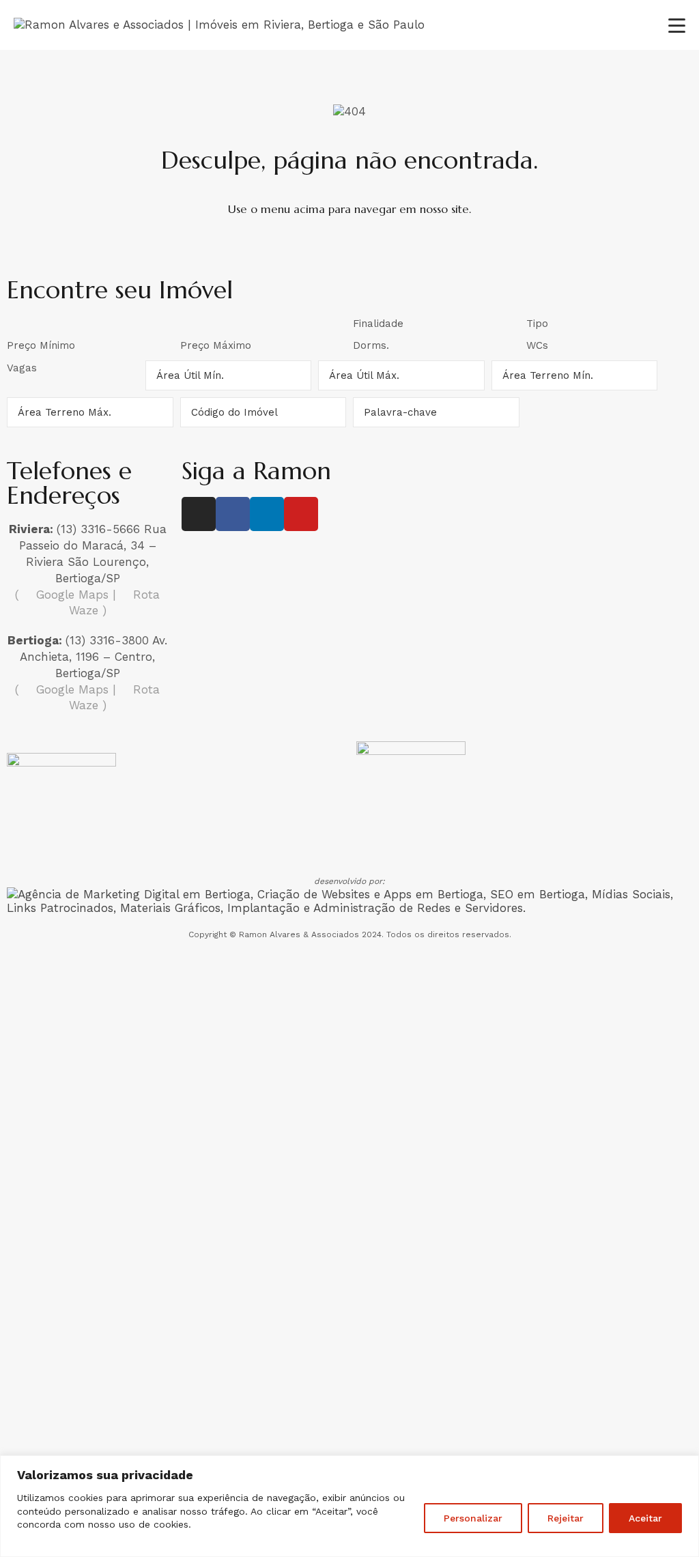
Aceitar (645, 1518)
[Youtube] (301, 514)
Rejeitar (565, 1518)
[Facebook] (233, 514)
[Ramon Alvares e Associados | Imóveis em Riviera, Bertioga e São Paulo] (219, 24)
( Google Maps (62, 594)
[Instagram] (199, 514)
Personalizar (473, 1518)
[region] (349, 1506)
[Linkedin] (267, 514)
